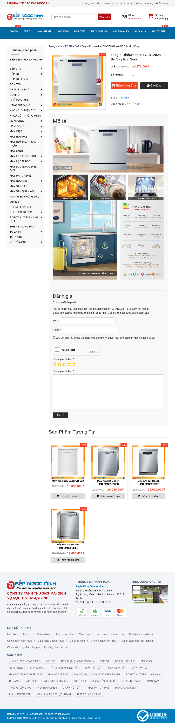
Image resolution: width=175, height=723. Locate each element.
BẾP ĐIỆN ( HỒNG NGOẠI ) (25, 61)
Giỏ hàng (155, 85)
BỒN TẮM (16, 84)
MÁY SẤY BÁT (18, 186)
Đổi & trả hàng (77, 640)
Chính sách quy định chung (22, 647)
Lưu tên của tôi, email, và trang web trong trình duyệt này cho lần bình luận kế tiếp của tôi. (105, 337)
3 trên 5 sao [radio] (64, 364)
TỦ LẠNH (15, 231)
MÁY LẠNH (16, 150)
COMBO (15, 94)
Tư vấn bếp (117, 634)
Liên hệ (129, 3)
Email (57, 329)
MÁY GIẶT (16, 131)
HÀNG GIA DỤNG (20, 105)
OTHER (14, 201)
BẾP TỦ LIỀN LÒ (19, 79)
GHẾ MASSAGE (19, 99)
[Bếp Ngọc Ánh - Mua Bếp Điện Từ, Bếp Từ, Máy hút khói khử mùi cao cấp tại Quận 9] (25, 17)
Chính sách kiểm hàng (19, 640)
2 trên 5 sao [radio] (59, 364)
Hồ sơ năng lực (104, 3)
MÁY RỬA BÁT (18, 180)
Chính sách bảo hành (141, 634)
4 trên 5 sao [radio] (69, 364)
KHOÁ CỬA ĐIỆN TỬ (22, 110)
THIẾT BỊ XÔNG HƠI (22, 226)
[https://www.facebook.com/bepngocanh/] (149, 594)
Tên (56, 320)
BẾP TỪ (14, 73)
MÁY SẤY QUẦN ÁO (22, 191)
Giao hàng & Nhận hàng (51, 640)
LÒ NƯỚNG (17, 120)
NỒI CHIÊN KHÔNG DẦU (24, 196)
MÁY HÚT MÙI (18, 136)
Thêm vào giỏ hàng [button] (69, 496)
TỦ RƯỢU (16, 237)
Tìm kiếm (104, 17)
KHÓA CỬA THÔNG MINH (25, 115)
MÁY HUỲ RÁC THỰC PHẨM (23, 143)
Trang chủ (54, 46)
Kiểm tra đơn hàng (144, 3)
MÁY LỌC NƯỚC (20, 161)
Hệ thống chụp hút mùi (55, 647)
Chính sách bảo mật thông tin (138, 640)
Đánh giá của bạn (63, 359)
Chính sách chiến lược (103, 640)
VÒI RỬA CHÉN (19, 242)
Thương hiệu (88, 3)
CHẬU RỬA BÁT (19, 89)
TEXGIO (124, 97)
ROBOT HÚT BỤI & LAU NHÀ (24, 219)
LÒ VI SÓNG (17, 126)
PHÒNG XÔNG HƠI (21, 207)
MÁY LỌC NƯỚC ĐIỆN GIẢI (23, 168)
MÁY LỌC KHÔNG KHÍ (23, 156)
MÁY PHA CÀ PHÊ (20, 175)
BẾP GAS (15, 68)
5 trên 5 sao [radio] (73, 364)
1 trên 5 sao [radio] (54, 364)
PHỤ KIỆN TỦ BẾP (21, 212)
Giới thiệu (118, 3)
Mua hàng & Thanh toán (92, 634)
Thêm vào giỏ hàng (127, 85)
